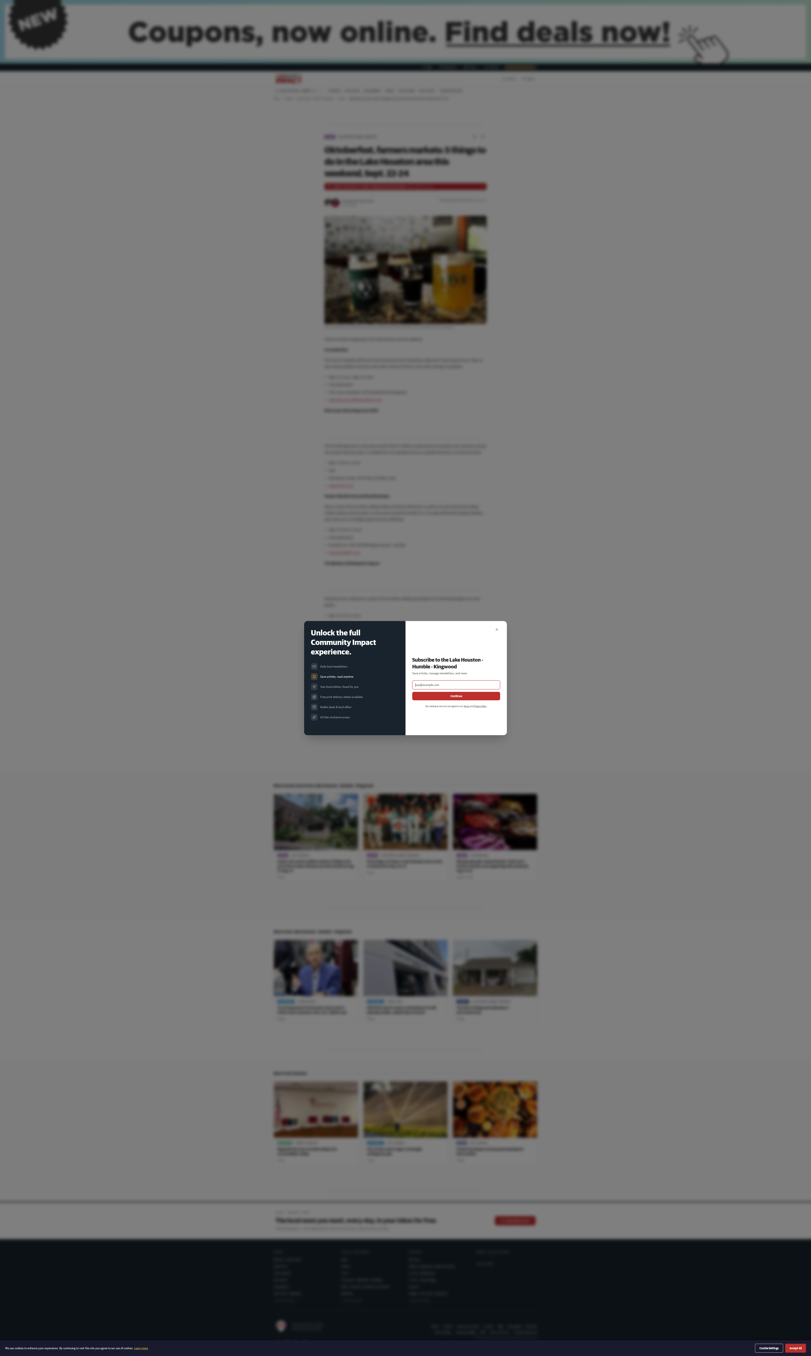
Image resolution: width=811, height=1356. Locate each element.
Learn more (141, 1348)
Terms (466, 706)
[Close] (496, 629)
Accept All (795, 1348)
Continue (456, 696)
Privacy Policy (480, 706)
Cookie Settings (769, 1348)
